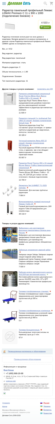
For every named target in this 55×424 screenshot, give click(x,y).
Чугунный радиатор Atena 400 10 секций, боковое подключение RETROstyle (33, 143)
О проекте (6, 403)
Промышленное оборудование (27, 359)
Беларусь (47, 410)
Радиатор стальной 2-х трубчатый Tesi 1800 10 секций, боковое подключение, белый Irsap (35, 120)
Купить (46, 27)
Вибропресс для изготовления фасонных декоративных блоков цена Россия (35, 230)
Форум (4, 406)
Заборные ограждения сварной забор (35, 250)
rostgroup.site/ (11, 381)
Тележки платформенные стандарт (34, 291)
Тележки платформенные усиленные (35, 311)
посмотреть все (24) (45, 89)
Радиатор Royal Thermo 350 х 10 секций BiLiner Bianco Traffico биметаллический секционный (36, 165)
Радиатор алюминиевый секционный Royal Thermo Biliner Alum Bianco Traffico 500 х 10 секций (34, 96)
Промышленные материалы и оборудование (27, 351)
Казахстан (47, 413)
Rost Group (9, 370)
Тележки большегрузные (29, 330)
